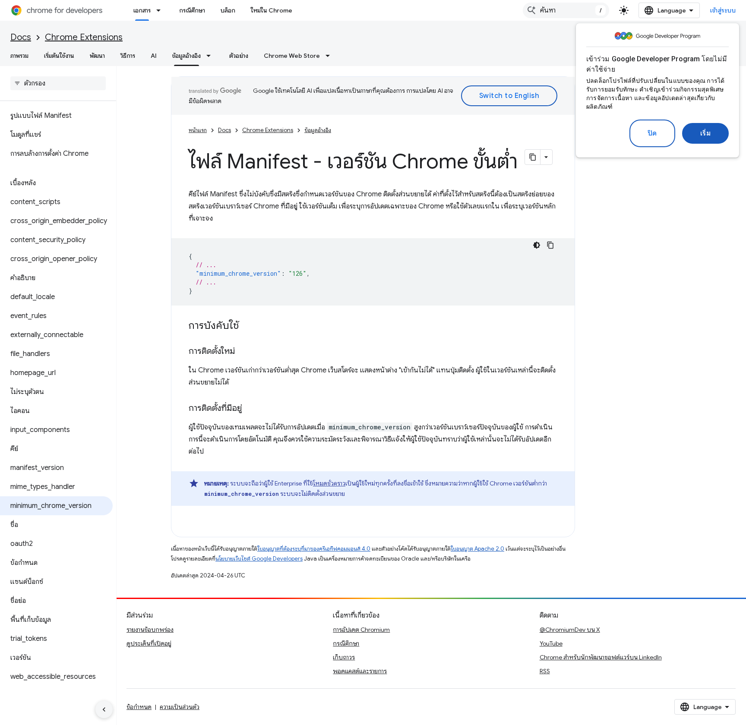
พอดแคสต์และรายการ (360, 671)
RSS (545, 671)
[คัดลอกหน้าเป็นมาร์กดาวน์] (533, 157)
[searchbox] (58, 83)
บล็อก (228, 10)
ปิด (652, 133)
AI (154, 56)
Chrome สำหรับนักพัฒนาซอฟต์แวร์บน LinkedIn (601, 657)
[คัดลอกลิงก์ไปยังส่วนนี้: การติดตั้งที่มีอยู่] (250, 408)
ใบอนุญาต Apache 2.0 (477, 548)
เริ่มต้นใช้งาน (59, 56)
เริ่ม (705, 133)
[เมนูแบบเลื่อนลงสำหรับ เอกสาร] (161, 10)
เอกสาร (142, 10)
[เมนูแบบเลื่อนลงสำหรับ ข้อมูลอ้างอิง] (211, 55)
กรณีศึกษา (192, 10)
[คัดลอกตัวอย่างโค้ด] (550, 245)
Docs (20, 37)
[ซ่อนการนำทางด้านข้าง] (104, 709)
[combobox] (566, 10)
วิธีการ (127, 56)
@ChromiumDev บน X (570, 630)
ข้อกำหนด (139, 706)
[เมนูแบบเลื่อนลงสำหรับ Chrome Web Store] (330, 55)
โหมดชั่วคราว (329, 483)
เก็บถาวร (344, 657)
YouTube (551, 643)
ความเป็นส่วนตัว (179, 706)
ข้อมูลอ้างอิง (186, 56)
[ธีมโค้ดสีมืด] (537, 245)
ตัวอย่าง (238, 56)
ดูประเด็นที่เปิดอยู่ (148, 643)
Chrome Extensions (84, 37)
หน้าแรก (198, 130)
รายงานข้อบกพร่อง (150, 630)
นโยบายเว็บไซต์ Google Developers (259, 558)
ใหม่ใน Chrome (271, 10)
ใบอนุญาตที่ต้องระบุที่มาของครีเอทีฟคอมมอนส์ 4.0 (313, 548)
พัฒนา (97, 56)
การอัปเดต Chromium (361, 630)
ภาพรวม (19, 56)
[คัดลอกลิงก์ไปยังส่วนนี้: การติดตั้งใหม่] (243, 352)
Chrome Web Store (292, 56)
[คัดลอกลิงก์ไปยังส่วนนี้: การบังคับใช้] (247, 326)
